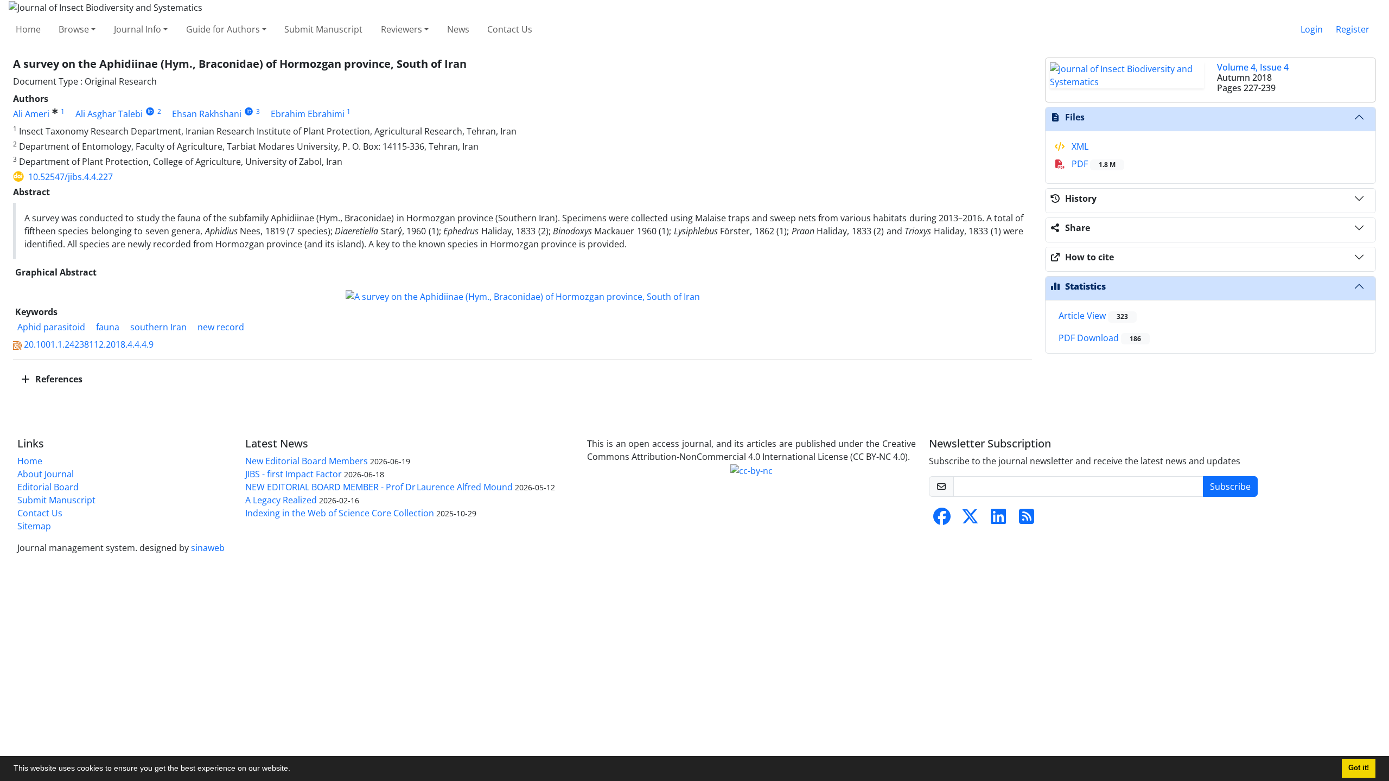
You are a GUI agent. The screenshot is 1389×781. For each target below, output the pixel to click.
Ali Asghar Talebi (109, 114)
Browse (74, 29)
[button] (294, 769)
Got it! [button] (1358, 768)
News (458, 29)
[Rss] (1027, 520)
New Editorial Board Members (306, 461)
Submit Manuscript (323, 29)
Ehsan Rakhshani (206, 114)
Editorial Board (48, 487)
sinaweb (208, 548)
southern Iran (158, 327)
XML (1078, 146)
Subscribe (1230, 486)
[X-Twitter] (970, 520)
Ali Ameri (31, 114)
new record (220, 327)
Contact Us (509, 29)
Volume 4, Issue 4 (1253, 67)
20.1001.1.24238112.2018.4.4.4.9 (89, 344)
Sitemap (34, 526)
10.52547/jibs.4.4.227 (70, 177)
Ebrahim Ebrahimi (308, 114)
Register (1352, 29)
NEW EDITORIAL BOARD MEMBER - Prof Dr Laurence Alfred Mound (379, 487)
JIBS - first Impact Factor (293, 474)
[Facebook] (942, 520)
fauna (107, 327)
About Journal (45, 474)
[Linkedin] (998, 520)
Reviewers (401, 29)
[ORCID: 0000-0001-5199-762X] (249, 111)
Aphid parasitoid (51, 327)
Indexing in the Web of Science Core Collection (339, 513)
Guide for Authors (223, 29)
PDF (1092, 164)
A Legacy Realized (281, 500)
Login (1312, 29)
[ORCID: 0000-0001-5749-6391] (150, 111)
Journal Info (137, 29)
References (57, 379)
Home (28, 29)
